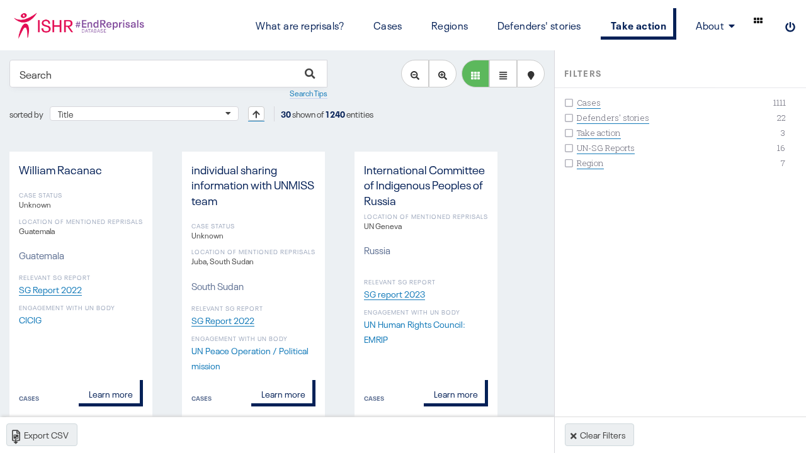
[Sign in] (790, 25)
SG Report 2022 (50, 288)
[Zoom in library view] (443, 73)
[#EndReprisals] (78, 25)
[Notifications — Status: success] (758, 20)
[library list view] (475, 73)
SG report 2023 (394, 293)
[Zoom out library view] (415, 73)
